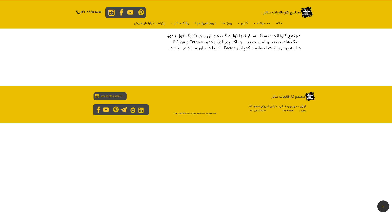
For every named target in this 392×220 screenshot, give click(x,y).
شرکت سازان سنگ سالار (186, 113)
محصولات (263, 23)
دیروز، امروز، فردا (205, 23)
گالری (244, 23)
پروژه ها (227, 23)
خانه (279, 23)
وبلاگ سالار (181, 23)
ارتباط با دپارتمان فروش (149, 23)
